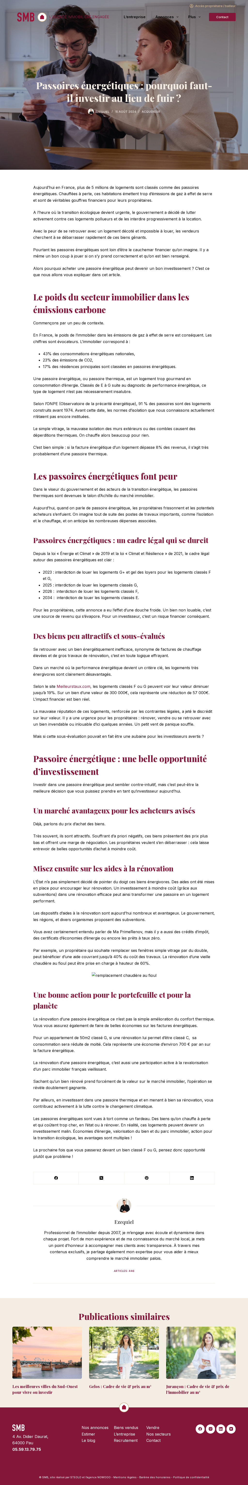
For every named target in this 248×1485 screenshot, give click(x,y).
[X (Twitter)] (101, 1178)
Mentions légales (125, 1477)
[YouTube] (231, 1429)
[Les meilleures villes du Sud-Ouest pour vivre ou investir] (47, 1353)
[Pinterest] (147, 1178)
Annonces (164, 17)
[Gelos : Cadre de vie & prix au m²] (124, 1353)
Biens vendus (126, 1427)
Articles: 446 (124, 1271)
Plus (192, 17)
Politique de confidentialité (191, 1477)
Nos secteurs (158, 1434)
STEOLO (75, 1477)
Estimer (88, 1434)
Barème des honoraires (154, 1477)
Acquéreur (151, 111)
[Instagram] (210, 1429)
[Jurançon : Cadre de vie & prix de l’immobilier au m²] (201, 1353)
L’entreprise (135, 17)
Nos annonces (95, 1427)
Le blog (88, 1440)
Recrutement (126, 1440)
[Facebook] (56, 1178)
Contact (222, 17)
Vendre (152, 1427)
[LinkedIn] (192, 1178)
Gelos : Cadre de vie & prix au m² (120, 1386)
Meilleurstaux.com (73, 686)
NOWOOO (104, 1477)
